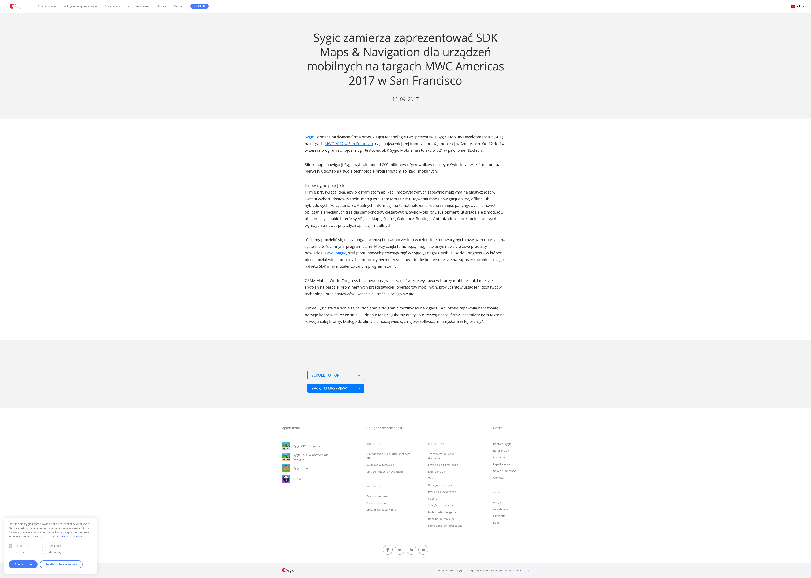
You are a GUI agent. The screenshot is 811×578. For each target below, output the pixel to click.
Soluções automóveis (380, 464)
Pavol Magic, (336, 252)
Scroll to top (325, 375)
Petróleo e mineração (442, 491)
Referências (501, 450)
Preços (497, 502)
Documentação (376, 503)
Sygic (309, 136)
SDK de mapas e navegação (385, 471)
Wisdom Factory (518, 570)
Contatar (499, 477)
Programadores (138, 6)
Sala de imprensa (504, 471)
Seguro (432, 498)
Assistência (112, 6)
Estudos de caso (377, 496)
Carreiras (499, 457)
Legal (496, 522)
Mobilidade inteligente (442, 512)
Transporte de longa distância (441, 456)
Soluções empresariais (78, 6)
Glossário (499, 516)
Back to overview (329, 388)
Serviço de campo (440, 485)
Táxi (431, 478)
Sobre (178, 6)
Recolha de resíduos (441, 519)
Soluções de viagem (441, 505)
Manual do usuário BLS (381, 509)
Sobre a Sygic (502, 444)
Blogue (162, 6)
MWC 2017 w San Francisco (349, 143)
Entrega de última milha (443, 464)
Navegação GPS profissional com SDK (388, 456)
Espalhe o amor (503, 464)
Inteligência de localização (445, 525)
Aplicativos (45, 6)
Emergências (436, 471)
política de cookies (71, 536)
